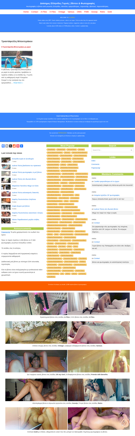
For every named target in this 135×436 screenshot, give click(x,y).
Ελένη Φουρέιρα (80, 189)
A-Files (44, 12)
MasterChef (61, 149)
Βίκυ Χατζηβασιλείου (67, 176)
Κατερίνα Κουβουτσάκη (55, 207)
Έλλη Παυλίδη (66, 161)
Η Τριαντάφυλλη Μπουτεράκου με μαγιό (16, 47)
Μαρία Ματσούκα (65, 222)
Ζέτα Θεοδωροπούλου (55, 201)
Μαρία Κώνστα (52, 222)
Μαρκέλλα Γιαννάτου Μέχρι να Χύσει (25, 186)
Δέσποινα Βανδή (53, 182)
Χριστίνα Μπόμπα (80, 264)
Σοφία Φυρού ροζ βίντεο (21, 206)
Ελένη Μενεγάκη (67, 189)
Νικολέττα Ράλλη (70, 237)
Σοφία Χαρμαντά (53, 255)
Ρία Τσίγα (62, 246)
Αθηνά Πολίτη (72, 164)
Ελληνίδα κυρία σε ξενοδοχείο (23, 159)
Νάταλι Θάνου (80, 231)
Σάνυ (75, 246)
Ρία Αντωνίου (52, 246)
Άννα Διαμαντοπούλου (55, 152)
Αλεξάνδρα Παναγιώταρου (69, 167)
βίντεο (74, 273)
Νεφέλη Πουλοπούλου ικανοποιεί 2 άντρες (27, 213)
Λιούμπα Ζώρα (78, 213)
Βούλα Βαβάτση (68, 179)
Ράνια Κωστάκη (60, 243)
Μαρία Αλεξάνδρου (54, 219)
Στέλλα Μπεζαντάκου (54, 258)
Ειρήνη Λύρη (80, 186)
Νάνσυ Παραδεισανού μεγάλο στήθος (25, 219)
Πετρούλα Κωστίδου (79, 240)
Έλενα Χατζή (66, 158)
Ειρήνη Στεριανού (53, 189)
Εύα (77, 195)
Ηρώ (66, 201)
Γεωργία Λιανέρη (81, 179)
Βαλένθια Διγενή (82, 176)
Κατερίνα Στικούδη (71, 207)
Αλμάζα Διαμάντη (53, 170)
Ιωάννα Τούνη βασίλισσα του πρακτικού (26, 166)
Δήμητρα (64, 182)
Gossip (94, 12)
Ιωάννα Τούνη (52, 204)
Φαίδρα (82, 261)
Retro (102, 12)
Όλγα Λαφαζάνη (79, 161)
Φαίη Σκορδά (52, 264)
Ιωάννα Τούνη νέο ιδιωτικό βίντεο (24, 179)
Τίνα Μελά (82, 258)
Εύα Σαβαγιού (64, 198)
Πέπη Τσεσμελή (65, 240)
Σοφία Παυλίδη (52, 252)
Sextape (81, 149)
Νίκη (56, 234)
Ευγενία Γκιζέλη (68, 195)
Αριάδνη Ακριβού (68, 173)
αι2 (62, 273)
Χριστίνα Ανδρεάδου (65, 264)
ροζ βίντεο (51, 276)
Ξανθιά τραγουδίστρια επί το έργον (106, 181)
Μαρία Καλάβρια (68, 219)
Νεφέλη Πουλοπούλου (55, 237)
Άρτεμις (67, 152)
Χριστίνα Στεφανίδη (54, 270)
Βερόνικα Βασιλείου (54, 179)
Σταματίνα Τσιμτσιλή (70, 258)
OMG (79, 12)
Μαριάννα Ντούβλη (75, 225)
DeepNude (51, 149)
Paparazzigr (5, 232)
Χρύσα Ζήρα (80, 270)
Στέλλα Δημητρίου (66, 255)
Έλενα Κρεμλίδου (66, 155)
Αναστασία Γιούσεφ (54, 173)
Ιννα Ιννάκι (74, 201)
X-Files (53, 12)
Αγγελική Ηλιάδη (53, 164)
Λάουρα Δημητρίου (54, 213)
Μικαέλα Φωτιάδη (53, 231)
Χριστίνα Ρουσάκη (69, 267)
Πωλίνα (50, 243)
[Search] (131, 150)
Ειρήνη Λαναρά (68, 186)
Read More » (18, 83)
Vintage (61, 12)
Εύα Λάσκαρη (52, 198)
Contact (34, 12)
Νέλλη (50, 234)
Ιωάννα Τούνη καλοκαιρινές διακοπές (25, 192)
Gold (110, 12)
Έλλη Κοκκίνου (78, 158)
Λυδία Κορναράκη (53, 216)
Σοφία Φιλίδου (64, 252)
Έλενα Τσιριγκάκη (53, 158)
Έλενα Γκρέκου (53, 155)
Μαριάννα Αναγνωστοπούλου (57, 225)
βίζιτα (68, 273)
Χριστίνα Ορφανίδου (54, 267)
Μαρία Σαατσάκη (79, 222)
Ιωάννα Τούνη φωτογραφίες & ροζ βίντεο (27, 172)
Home (26, 12)
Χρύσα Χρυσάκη (53, 273)
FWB (86, 12)
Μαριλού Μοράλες (68, 228)
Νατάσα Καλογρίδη (67, 234)
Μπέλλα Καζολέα (67, 231)
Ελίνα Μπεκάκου (53, 192)
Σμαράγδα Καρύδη (66, 249)
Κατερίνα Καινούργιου (66, 204)
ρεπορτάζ (82, 273)
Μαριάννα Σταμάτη (54, 228)
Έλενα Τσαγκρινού (80, 155)
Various (71, 12)
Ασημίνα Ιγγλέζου (81, 173)
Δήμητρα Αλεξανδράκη (77, 182)
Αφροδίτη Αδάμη (53, 176)
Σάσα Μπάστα (52, 249)
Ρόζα (69, 246)
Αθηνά (63, 164)
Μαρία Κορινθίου (81, 219)
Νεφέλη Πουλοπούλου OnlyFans (24, 199)
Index (93, 161)
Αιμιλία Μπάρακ (53, 167)
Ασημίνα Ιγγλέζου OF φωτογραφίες (107, 195)
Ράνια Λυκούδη (73, 243)
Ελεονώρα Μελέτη (67, 192)
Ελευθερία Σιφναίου (54, 195)
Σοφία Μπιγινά (79, 249)
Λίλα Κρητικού (67, 213)
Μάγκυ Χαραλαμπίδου (69, 216)
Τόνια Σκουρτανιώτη (71, 261)
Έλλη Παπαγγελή (53, 161)
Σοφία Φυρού (76, 252)
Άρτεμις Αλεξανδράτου (80, 152)
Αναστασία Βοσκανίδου (69, 170)
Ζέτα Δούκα (74, 198)
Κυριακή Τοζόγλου (53, 210)
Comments (95, 164)
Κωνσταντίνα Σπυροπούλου (70, 210)
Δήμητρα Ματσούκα (54, 186)
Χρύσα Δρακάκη (68, 270)
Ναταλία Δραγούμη (81, 234)
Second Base (72, 149)
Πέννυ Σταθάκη (52, 240)
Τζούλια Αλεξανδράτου (55, 261)
